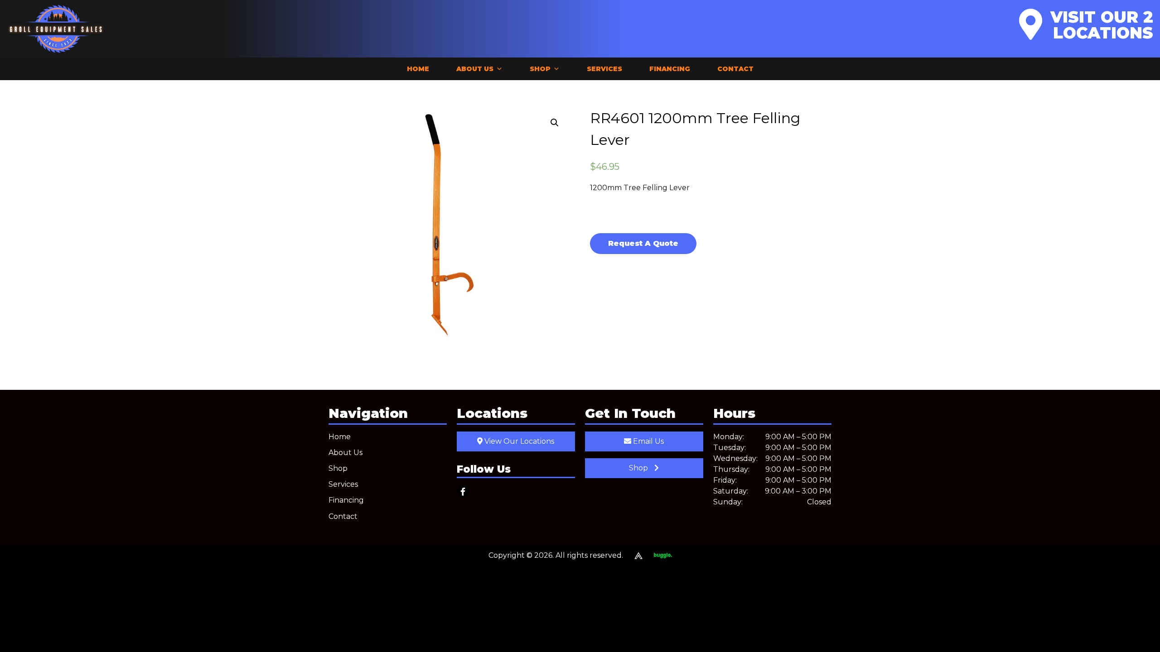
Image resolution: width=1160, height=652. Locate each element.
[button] (554, 123)
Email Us (647, 441)
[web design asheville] (633, 555)
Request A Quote (643, 243)
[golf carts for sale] (657, 555)
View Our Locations (518, 441)
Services (604, 69)
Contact (735, 69)
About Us (474, 69)
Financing (669, 69)
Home (418, 69)
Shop (540, 69)
